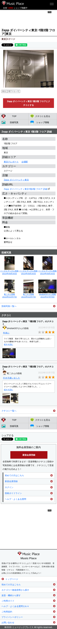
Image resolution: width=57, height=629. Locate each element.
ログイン (9, 487)
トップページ (11, 579)
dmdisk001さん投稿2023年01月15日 (47, 295)
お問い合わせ (8, 622)
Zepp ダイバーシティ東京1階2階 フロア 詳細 (25, 189)
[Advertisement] (28, 18)
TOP (14, 116)
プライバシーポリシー (12, 617)
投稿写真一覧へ (9, 306)
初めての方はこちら (14, 475)
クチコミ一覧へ (9, 410)
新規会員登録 (28, 455)
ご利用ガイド (8, 600)
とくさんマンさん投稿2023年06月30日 (9, 272)
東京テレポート (11, 161)
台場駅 (24, 161)
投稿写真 (14, 122)
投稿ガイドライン (13, 493)
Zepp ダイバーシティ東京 (16, 179)
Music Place (29, 558)
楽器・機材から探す (11, 595)
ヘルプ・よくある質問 (15, 499)
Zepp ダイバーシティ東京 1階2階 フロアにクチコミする (28, 103)
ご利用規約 (7, 611)
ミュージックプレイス (13, 3)
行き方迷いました (11, 378)
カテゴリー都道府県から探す (15, 590)
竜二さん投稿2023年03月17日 (9, 295)
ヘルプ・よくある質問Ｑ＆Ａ (15, 606)
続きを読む (8, 344)
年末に (6, 332)
